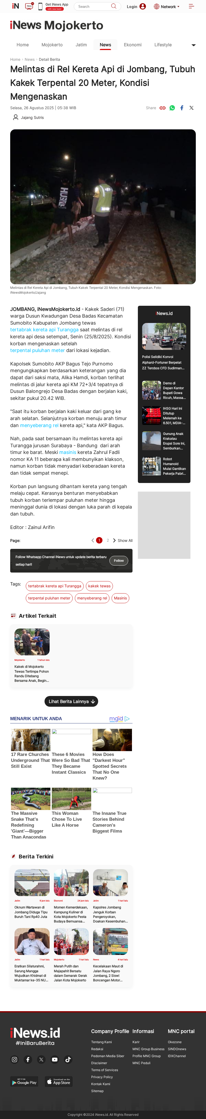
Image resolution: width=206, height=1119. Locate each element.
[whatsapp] (172, 108)
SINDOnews (177, 1049)
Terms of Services (104, 1070)
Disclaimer (99, 1063)
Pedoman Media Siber (107, 1056)
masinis (67, 452)
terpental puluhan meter (37, 350)
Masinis (120, 598)
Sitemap (97, 1091)
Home (23, 44)
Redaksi (97, 1049)
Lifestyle (163, 44)
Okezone (175, 1042)
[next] (114, 540)
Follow (119, 561)
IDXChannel (177, 1056)
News (105, 44)
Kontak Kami (100, 1084)
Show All (125, 540)
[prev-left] (92, 540)
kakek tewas (99, 586)
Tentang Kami (101, 1042)
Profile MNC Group (147, 1056)
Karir (136, 1042)
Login (132, 6)
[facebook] (182, 108)
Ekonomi (133, 44)
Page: (15, 540)
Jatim (81, 44)
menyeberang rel (39, 425)
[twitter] (191, 108)
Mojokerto (52, 44)
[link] (162, 108)
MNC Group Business (148, 1049)
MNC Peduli (141, 1063)
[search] (114, 6)
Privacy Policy (102, 1077)
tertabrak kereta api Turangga (44, 329)
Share (151, 107)
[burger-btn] (191, 6)
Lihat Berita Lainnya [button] (69, 701)
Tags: (15, 584)
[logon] (15, 6)
